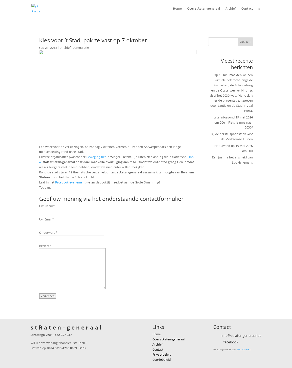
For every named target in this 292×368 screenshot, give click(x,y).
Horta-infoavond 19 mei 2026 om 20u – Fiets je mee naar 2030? (232, 122)
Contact (247, 8)
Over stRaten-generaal (203, 8)
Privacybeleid (161, 354)
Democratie (80, 48)
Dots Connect (244, 349)
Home (177, 8)
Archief (231, 8)
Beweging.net (96, 157)
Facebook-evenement (70, 182)
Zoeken (245, 42)
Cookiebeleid (161, 360)
